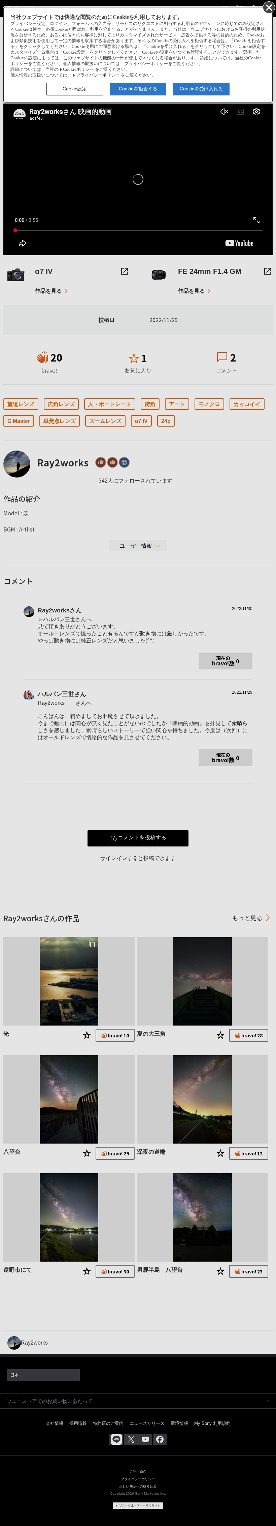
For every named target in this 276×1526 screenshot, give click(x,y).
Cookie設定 (75, 88)
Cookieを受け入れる (201, 88)
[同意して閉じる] (268, 7)
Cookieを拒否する (138, 88)
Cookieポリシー (78, 69)
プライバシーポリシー (98, 75)
